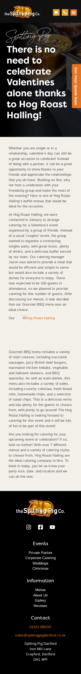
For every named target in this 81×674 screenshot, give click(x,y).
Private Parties (40, 553)
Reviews (40, 606)
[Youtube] (52, 527)
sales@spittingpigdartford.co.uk (40, 635)
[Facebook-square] (40, 527)
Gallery (40, 600)
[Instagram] (28, 527)
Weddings (40, 563)
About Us (40, 595)
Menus (40, 590)
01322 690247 (40, 627)
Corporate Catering (40, 558)
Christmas (40, 568)
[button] (73, 12)
